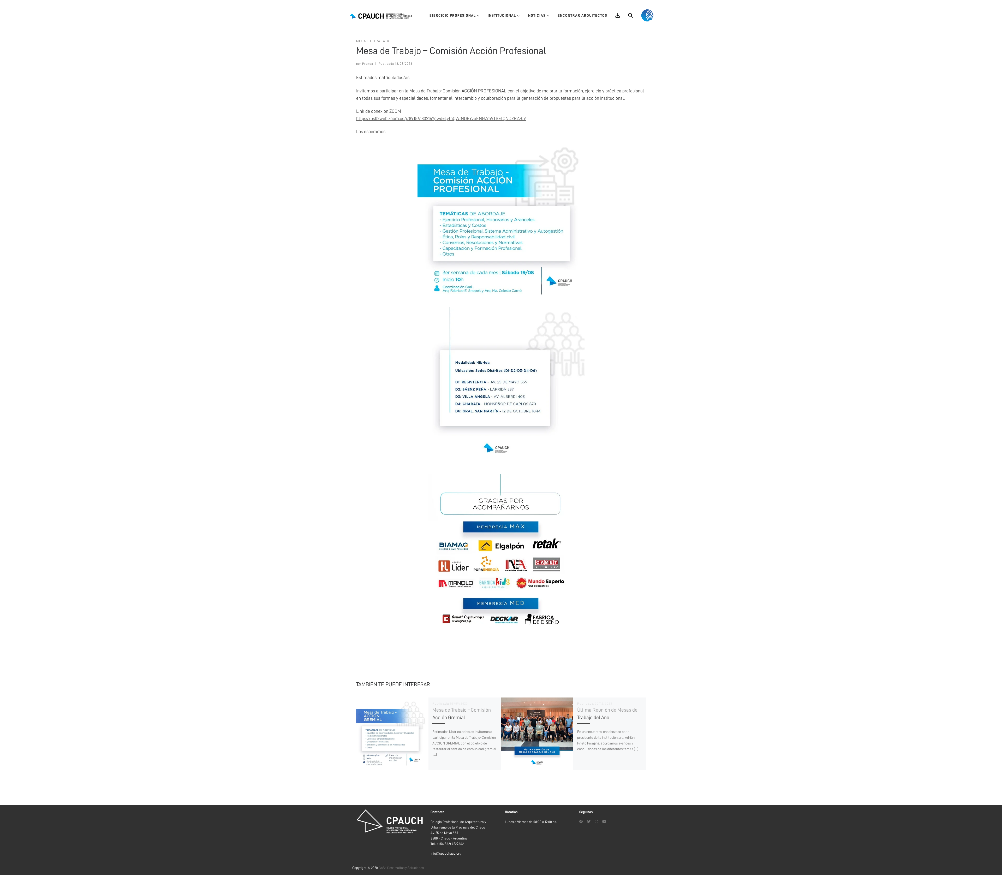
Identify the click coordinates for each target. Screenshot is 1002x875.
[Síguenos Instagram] (596, 822)
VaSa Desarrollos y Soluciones (401, 868)
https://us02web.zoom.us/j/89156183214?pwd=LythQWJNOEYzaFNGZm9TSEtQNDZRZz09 (441, 118)
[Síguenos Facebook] (581, 822)
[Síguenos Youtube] (604, 822)
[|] (381, 15)
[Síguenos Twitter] (589, 822)
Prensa (367, 63)
